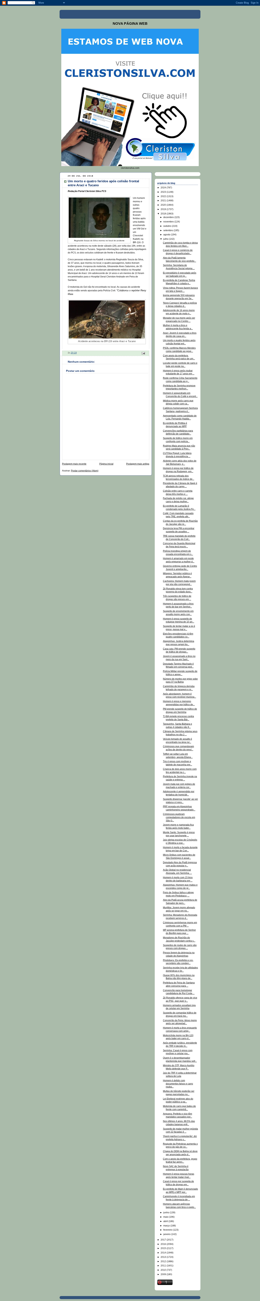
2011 (164, 1265)
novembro (168, 221)
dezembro (168, 217)
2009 (164, 1274)
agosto (167, 234)
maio (166, 1217)
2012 (164, 1261)
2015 (164, 1248)
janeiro (167, 1234)
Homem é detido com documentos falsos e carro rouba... (178, 1083)
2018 (164, 213)
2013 (164, 1257)
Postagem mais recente (74, 464)
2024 (164, 187)
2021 (164, 200)
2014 (164, 1252)
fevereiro (168, 1230)
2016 (164, 1244)
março (166, 1225)
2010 (164, 1270)
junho (166, 1212)
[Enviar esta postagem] (143, 353)
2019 (164, 209)
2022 (164, 196)
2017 (164, 1239)
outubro (167, 226)
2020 (164, 205)
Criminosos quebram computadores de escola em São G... (179, 817)
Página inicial (106, 464)
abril (165, 1221)
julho (166, 239)
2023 (164, 192)
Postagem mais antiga (137, 464)
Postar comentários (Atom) (84, 470)
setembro (168, 230)
